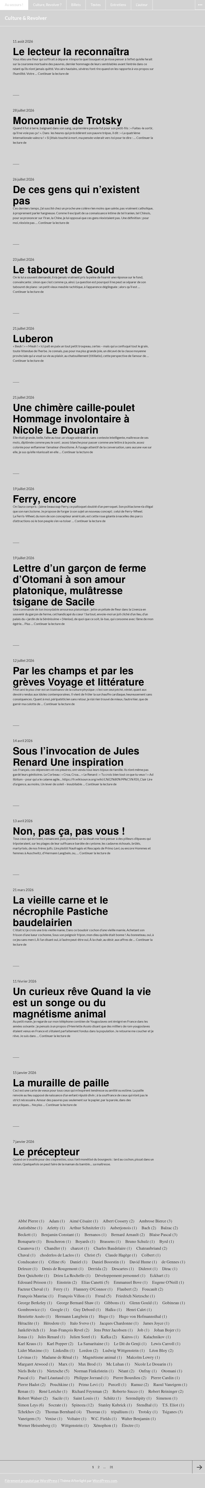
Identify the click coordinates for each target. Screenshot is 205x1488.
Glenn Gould (144, 1302)
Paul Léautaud (54, 1377)
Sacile (60, 1398)
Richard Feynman (90, 1391)
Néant (126, 1371)
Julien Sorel (83, 1336)
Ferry (61, 1289)
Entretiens (118, 5)
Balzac (169, 1227)
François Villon (74, 1296)
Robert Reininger (165, 1391)
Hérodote (54, 1323)
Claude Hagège (121, 1255)
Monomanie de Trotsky (67, 120)
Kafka (109, 1336)
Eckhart (159, 1275)
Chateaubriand (151, 1248)
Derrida (97, 1268)
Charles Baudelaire (113, 1248)
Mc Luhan (118, 1364)
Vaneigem (29, 1418)
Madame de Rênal (60, 1357)
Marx (66, 1364)
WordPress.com (104, 1481)
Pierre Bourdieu (129, 1377)
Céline (56, 1262)
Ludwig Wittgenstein (124, 1350)
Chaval (26, 1255)
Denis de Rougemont (62, 1268)
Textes (95, 5)
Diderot (148, 1268)
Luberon (33, 338)
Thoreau (96, 1411)
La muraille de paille (61, 1082)
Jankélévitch (31, 1330)
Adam (57, 1221)
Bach (149, 1227)
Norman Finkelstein (94, 1371)
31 (112, 1467)
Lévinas (27, 1357)
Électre (131, 1425)
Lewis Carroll (165, 1343)
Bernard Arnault (128, 1234)
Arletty (56, 1227)
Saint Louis (86, 1398)
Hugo (106, 1316)
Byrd (166, 1241)
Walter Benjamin (138, 1418)
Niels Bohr (30, 1371)
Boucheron (58, 1241)
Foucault (152, 1289)
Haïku (113, 1309)
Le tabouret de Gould (64, 269)
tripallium (122, 1411)
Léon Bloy (161, 1350)
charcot (80, 1248)
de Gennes (173, 1262)
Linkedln (64, 1350)
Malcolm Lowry (143, 1357)
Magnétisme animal (102, 1357)
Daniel (78, 1262)
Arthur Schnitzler (87, 1227)
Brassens (110, 1241)
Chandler (55, 1248)
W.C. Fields (104, 1418)
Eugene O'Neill (168, 1282)
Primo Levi (91, 1384)
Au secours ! (14, 5)
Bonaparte (29, 1241)
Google (59, 1309)
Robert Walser (33, 1398)
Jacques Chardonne (119, 1323)
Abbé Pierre (31, 1221)
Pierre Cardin (165, 1377)
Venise (53, 1418)
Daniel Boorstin (108, 1262)
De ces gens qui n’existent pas (76, 194)
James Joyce (156, 1323)
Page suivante (198, 1467)
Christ (92, 1255)
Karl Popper (60, 1343)
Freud (103, 1296)
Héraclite (28, 1323)
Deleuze (27, 1268)
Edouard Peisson (35, 1282)
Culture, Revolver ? (47, 5)
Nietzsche (58, 1371)
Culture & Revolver (26, 18)
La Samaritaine (93, 1343)
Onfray (148, 1371)
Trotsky (148, 1411)
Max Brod (90, 1364)
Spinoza (83, 1405)
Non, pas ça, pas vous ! (69, 830)
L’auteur (142, 5)
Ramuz (140, 1384)
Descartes (123, 1268)
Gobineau (173, 1302)
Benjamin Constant (60, 1234)
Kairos (130, 1336)
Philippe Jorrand (91, 1377)
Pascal (26, 1377)
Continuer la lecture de (53, 73)
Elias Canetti (95, 1282)
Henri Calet (139, 1309)
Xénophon (105, 1425)
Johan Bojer (167, 1330)
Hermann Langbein (74, 1316)
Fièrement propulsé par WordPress (31, 1481)
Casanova (29, 1248)
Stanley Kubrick (115, 1405)
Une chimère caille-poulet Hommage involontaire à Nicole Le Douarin (74, 418)
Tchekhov (29, 1411)
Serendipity (139, 1398)
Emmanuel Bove (131, 1282)
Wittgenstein (75, 1425)
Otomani (171, 1371)
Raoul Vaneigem (170, 1384)
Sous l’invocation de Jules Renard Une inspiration (76, 756)
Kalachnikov (157, 1336)
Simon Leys (31, 1405)
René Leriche (53, 1391)
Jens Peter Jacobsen (113, 1330)
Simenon (166, 1398)
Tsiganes (172, 1411)
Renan (26, 1391)
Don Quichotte (33, 1275)
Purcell (117, 1384)
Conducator (31, 1262)
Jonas (25, 1336)
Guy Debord (87, 1309)
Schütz (112, 1398)
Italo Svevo (82, 1323)
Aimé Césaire (83, 1221)
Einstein (67, 1282)
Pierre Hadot (31, 1384)
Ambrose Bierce (155, 1221)
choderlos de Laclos (60, 1255)
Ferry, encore (44, 498)
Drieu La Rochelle (72, 1275)
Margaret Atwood (36, 1364)
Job (143, 1330)
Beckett (27, 1234)
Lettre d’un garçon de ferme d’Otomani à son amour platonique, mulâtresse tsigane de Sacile (79, 584)
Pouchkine (62, 1384)
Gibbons (114, 1302)
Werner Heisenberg (37, 1425)
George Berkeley (35, 1302)
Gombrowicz (32, 1309)
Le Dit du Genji (130, 1343)
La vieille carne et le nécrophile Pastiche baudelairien (60, 910)
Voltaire (76, 1418)
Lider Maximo (33, 1350)
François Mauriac (35, 1296)
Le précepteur (46, 1151)
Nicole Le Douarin (153, 1364)
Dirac (169, 1268)
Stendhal (147, 1405)
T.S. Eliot (173, 1405)
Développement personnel (120, 1275)
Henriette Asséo (34, 1316)
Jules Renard (51, 1336)
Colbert (151, 1255)
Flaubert (127, 1289)
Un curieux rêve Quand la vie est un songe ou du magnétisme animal (82, 1002)
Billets (76, 5)
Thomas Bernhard (63, 1411)
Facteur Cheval (33, 1289)
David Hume (143, 1262)
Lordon (88, 1350)
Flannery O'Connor (93, 1289)
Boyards (85, 1241)
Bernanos (95, 1234)
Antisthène (30, 1227)
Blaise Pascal (163, 1234)
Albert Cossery (118, 1221)
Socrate (57, 1405)
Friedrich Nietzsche (135, 1296)
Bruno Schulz (140, 1241)
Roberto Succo (128, 1391)
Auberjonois (123, 1227)
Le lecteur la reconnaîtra (71, 51)
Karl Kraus (30, 1343)
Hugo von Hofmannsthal (143, 1316)
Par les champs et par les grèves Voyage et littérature (78, 675)
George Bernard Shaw (78, 1302)
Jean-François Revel (69, 1330)
